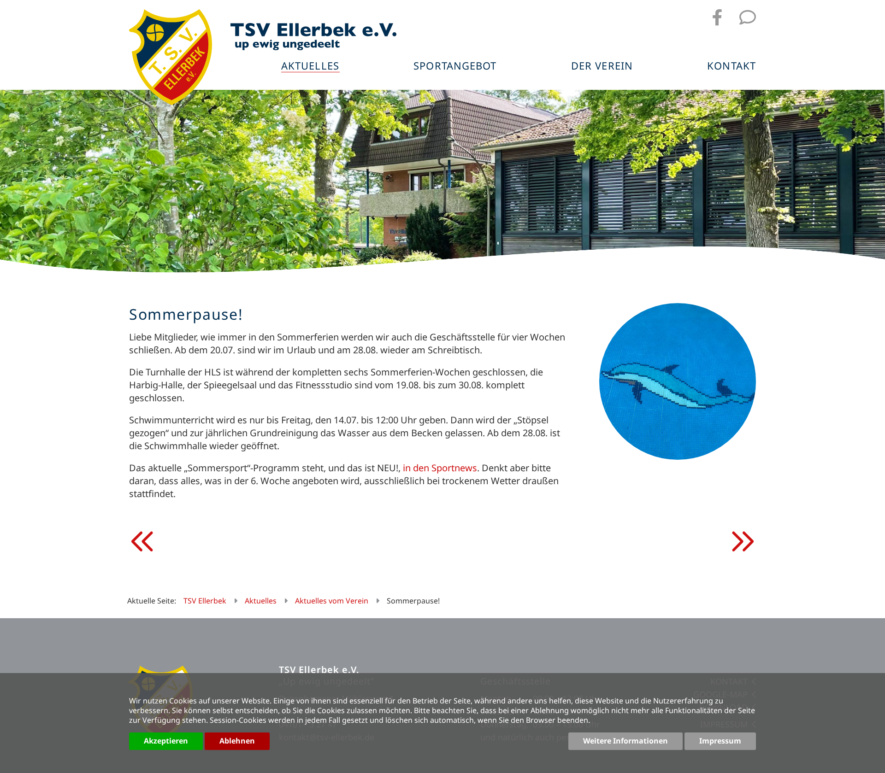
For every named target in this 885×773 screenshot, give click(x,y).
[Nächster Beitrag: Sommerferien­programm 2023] (742, 542)
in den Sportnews (440, 468)
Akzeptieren (166, 741)
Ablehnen (237, 741)
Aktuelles (310, 66)
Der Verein (602, 66)
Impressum (720, 741)
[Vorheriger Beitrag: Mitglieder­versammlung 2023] (143, 542)
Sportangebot (454, 66)
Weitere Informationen (625, 741)
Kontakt (731, 66)
